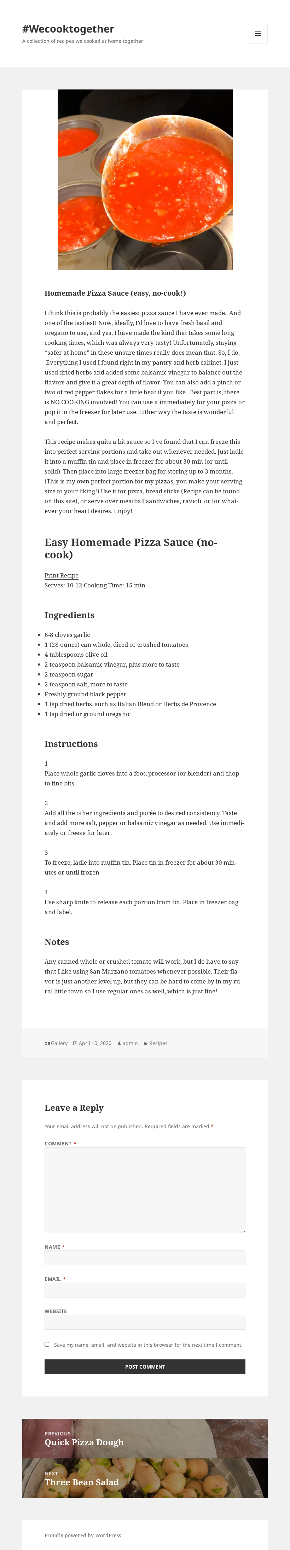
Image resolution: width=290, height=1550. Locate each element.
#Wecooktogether (68, 28)
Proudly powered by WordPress (83, 1535)
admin (130, 1043)
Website (56, 1311)
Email (55, 1279)
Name (55, 1246)
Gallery (59, 1043)
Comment (60, 1143)
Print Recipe (62, 575)
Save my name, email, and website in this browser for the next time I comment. (148, 1344)
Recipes (158, 1043)
